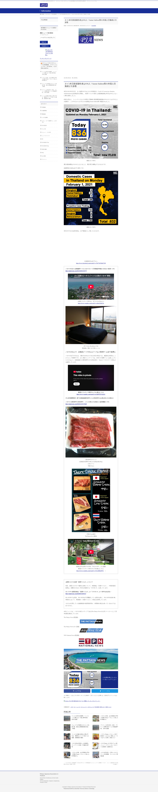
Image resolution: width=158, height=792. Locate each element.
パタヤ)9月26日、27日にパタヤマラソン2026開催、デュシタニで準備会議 (109, 754)
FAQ (43, 152)
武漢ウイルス (108, 707)
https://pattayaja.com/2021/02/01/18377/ (76, 271)
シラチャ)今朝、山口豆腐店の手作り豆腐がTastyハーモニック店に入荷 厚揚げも (109, 717)
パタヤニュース (90, 707)
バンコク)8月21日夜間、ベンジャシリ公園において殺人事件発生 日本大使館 (80, 717)
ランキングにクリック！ (94, 701)
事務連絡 (44, 114)
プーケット (44, 159)
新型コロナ (102, 707)
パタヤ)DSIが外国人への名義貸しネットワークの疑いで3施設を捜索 (80, 745)
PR (42, 139)
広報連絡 (44, 107)
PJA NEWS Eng (45, 145)
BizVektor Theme (79, 788)
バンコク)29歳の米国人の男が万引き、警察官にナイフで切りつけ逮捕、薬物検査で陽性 (80, 736)
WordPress (71, 788)
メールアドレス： (44, 34)
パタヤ (71, 707)
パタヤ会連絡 (45, 117)
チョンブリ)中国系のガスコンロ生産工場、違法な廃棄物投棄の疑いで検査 (80, 726)
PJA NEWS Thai (45, 142)
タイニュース (84, 707)
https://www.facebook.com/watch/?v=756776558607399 (91, 263)
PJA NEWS (94, 25)
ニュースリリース (46, 135)
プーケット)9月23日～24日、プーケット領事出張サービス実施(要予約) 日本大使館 (109, 726)
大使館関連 (44, 110)
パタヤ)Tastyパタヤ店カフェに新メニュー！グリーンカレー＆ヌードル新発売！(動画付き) (109, 745)
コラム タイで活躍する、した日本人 (49, 121)
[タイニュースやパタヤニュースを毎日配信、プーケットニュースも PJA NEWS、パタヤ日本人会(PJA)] (44, 6)
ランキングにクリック (45, 58)
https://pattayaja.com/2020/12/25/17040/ (76, 404)
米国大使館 (44, 149)
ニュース (78, 707)
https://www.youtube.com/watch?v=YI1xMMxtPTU (90, 571)
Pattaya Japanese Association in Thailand (77, 786)
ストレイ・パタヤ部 (46, 132)
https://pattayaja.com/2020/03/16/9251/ (76, 594)
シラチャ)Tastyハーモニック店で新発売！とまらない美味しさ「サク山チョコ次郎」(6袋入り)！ (109, 736)
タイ (75, 707)
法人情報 (44, 156)
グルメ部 (44, 129)
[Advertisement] (91, 61)
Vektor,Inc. (87, 788)
